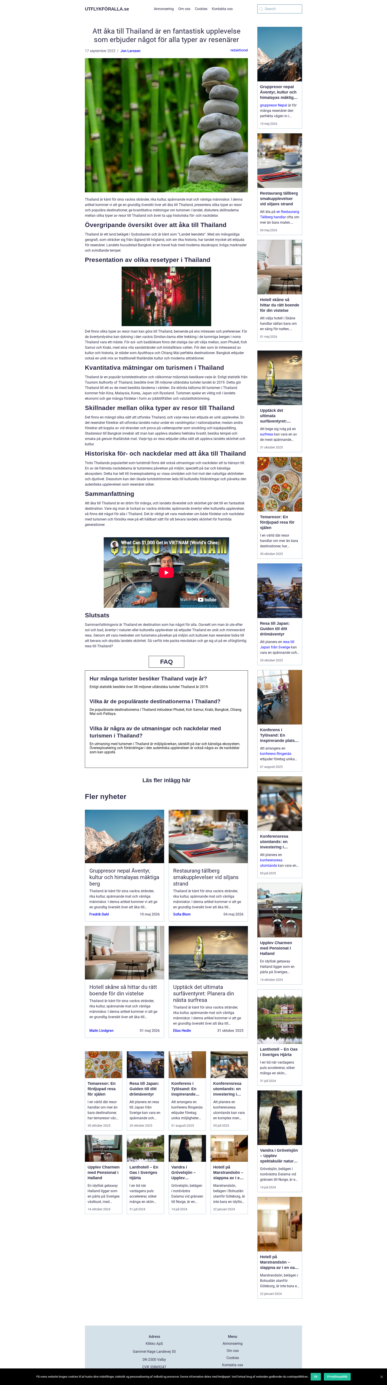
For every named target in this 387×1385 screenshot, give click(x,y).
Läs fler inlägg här (166, 780)
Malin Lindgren (101, 1030)
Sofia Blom (182, 914)
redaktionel (239, 50)
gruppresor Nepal (273, 105)
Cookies (201, 9)
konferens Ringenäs (275, 754)
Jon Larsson (130, 51)
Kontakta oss (222, 9)
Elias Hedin (182, 1030)
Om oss (184, 9)
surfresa (266, 434)
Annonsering (164, 9)
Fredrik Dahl (99, 914)
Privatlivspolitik (337, 1376)
